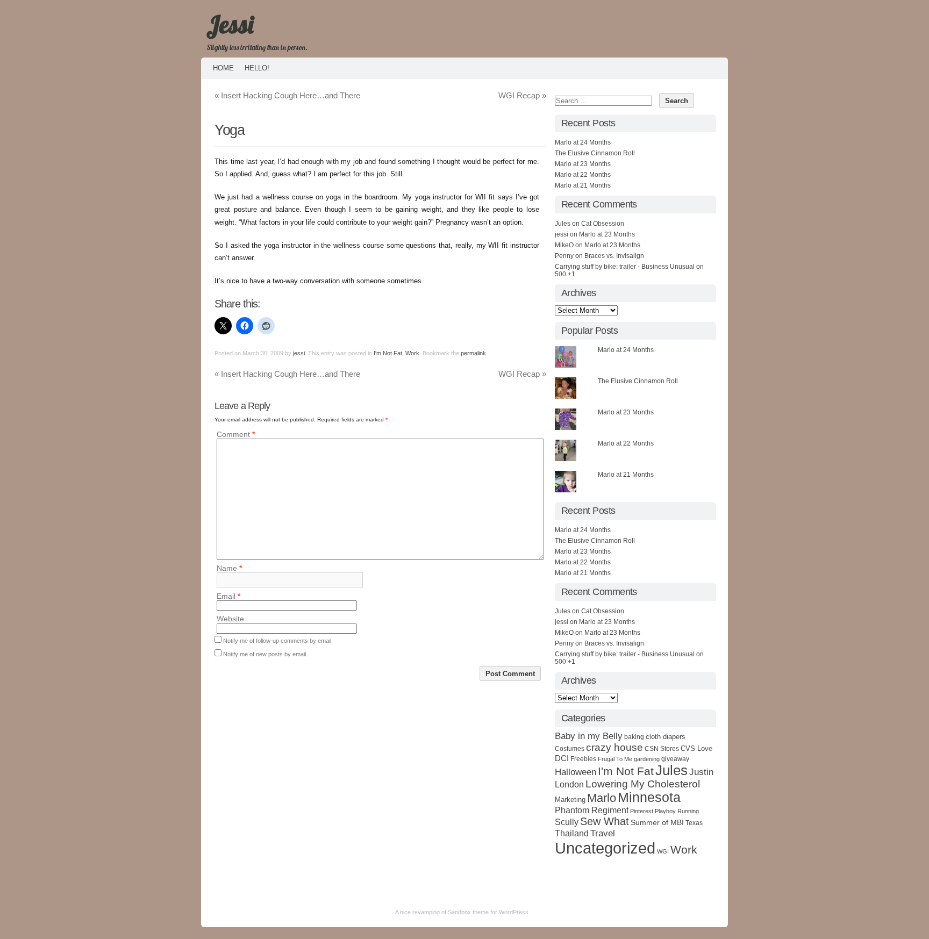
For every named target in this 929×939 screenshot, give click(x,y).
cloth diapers (665, 737)
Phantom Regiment (591, 810)
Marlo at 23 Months (583, 164)
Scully (566, 822)
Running (688, 811)
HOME (223, 68)
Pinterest (641, 811)
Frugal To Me (615, 759)
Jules (671, 770)
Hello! (257, 68)
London (569, 784)
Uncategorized (605, 848)
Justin (701, 772)
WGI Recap (522, 95)
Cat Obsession (602, 223)
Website (230, 619)
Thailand (572, 833)
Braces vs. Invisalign (614, 256)
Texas (694, 823)
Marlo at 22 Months (583, 174)
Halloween (575, 772)
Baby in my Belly (589, 735)
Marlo (601, 798)
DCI (562, 758)
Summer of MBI (657, 822)
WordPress (513, 912)
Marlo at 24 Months (583, 142)
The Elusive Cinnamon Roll (595, 153)
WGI (663, 851)
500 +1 (565, 274)
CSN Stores (662, 748)
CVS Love (696, 748)
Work (412, 353)
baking (634, 737)
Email (228, 596)
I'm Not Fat (388, 353)
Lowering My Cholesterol (642, 784)
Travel (602, 833)
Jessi (229, 24)
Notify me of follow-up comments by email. (278, 640)
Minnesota (649, 797)
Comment (236, 434)
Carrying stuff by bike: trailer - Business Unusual (625, 266)
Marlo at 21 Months (583, 185)
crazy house (614, 747)
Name (229, 568)
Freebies (583, 759)
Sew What (604, 821)
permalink (473, 353)
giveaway (675, 759)
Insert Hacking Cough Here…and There (287, 95)
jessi (299, 353)
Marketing (570, 799)
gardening (647, 759)
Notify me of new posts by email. (265, 654)
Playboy (665, 811)
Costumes (569, 748)
